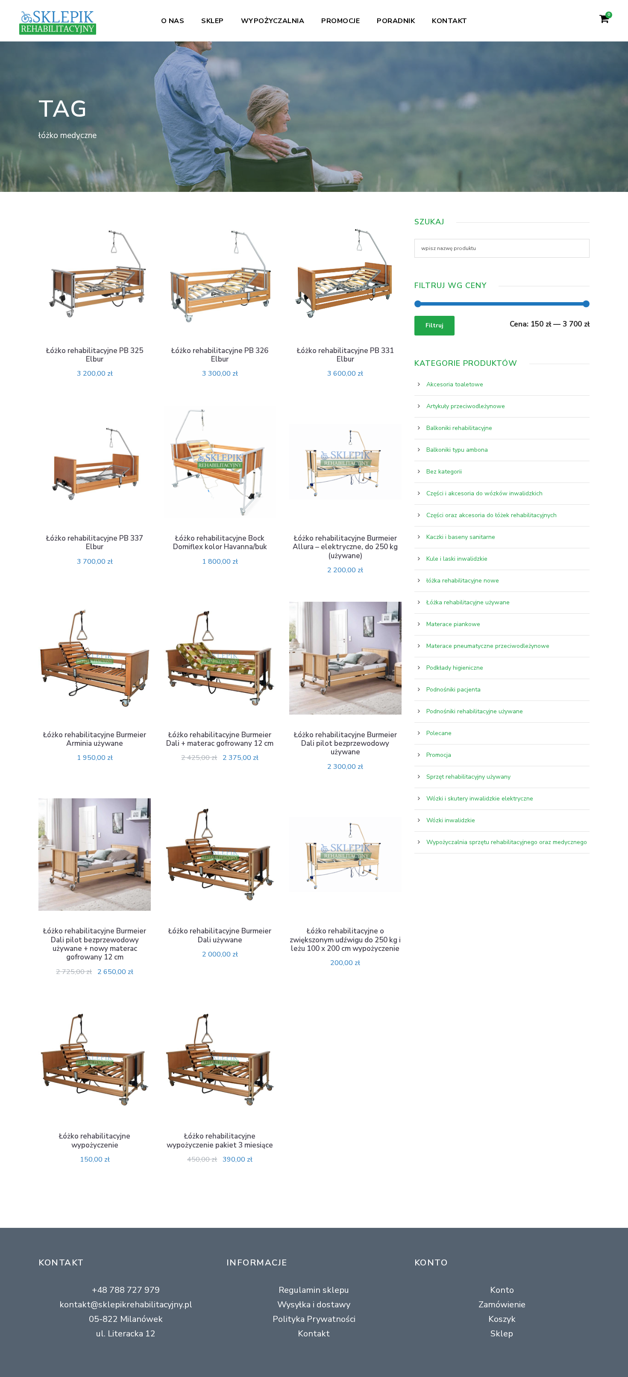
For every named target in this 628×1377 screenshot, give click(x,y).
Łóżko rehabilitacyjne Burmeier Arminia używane (94, 739)
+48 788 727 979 (126, 1290)
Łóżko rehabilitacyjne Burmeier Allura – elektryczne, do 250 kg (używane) (345, 547)
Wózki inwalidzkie (450, 820)
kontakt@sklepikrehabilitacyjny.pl (125, 1304)
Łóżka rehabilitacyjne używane (468, 602)
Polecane (439, 733)
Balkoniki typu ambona (457, 450)
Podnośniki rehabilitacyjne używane (474, 711)
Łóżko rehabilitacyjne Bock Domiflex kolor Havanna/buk (220, 542)
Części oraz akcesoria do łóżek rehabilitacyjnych (491, 515)
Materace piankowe (453, 624)
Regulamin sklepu (314, 1290)
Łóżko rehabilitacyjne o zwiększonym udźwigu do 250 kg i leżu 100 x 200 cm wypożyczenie (345, 939)
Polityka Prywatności (314, 1319)
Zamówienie (501, 1304)
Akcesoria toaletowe (454, 384)
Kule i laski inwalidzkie (456, 559)
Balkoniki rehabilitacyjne (459, 428)
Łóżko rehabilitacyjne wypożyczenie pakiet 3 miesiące (220, 1140)
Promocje (340, 21)
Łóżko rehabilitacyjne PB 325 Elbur (94, 355)
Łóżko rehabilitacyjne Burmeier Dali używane (219, 935)
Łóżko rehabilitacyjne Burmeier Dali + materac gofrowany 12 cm (219, 739)
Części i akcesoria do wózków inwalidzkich (484, 493)
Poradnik (396, 21)
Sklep (212, 21)
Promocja (438, 755)
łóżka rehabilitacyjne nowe (462, 581)
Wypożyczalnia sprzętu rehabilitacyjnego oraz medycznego (506, 842)
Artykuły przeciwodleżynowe (465, 406)
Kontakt (449, 21)
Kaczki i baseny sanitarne (460, 537)
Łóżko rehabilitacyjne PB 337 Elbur (94, 542)
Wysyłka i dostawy (313, 1304)
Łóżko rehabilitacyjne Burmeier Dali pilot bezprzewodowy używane (345, 743)
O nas (173, 21)
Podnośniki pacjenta (453, 690)
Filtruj (434, 325)
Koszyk (502, 1319)
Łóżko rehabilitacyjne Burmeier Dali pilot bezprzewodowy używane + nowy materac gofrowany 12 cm (94, 944)
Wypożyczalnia (273, 21)
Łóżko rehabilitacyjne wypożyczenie (94, 1140)
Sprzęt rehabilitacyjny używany (468, 777)
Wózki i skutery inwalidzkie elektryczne (479, 798)
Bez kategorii (444, 472)
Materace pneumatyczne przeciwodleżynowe (487, 646)
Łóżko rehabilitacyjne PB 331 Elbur (345, 355)
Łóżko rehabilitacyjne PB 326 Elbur (219, 355)
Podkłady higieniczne (454, 668)
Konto (502, 1290)
